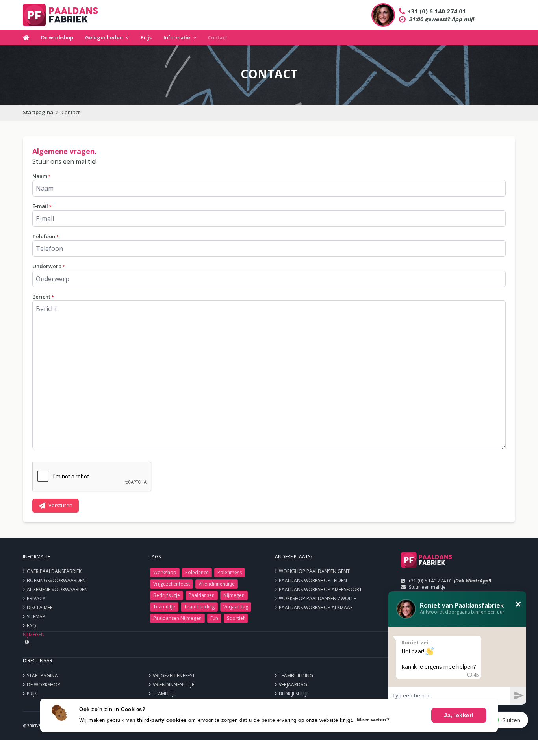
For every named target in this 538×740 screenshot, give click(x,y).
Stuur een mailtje (427, 587)
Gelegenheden (104, 37)
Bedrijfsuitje (166, 595)
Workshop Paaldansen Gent (314, 571)
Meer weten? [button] (373, 720)
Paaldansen (202, 595)
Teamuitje (164, 606)
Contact (217, 37)
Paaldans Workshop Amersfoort (320, 589)
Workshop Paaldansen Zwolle (317, 598)
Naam (41, 176)
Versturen (60, 505)
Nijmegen (234, 595)
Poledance (197, 572)
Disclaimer (40, 607)
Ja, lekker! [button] (459, 715)
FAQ (31, 625)
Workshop (164, 572)
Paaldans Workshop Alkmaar (316, 607)
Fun (214, 618)
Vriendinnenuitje (217, 584)
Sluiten (511, 720)
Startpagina (38, 112)
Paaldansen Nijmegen (177, 618)
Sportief (236, 618)
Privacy (36, 598)
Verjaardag (235, 606)
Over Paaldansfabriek (54, 571)
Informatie (176, 37)
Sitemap (36, 616)
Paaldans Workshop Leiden (313, 580)
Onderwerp (48, 266)
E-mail (41, 206)
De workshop (57, 37)
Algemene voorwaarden (57, 589)
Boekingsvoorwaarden (56, 580)
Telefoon (45, 236)
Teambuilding (199, 606)
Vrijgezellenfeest (171, 584)
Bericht (43, 296)
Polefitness (229, 572)
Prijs (146, 37)
